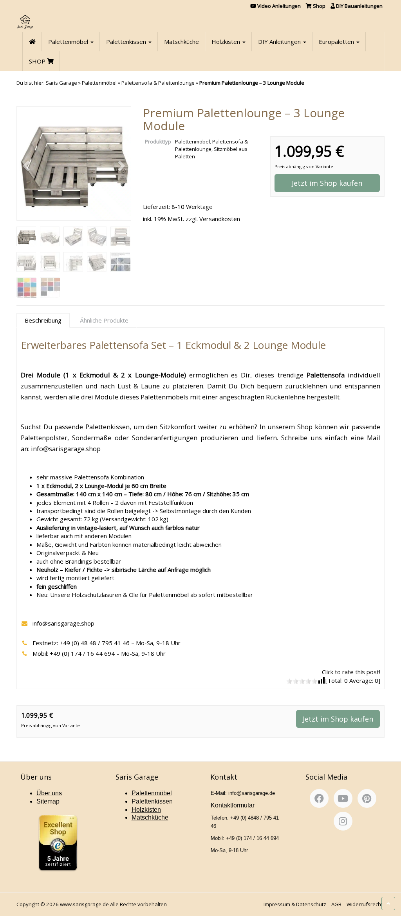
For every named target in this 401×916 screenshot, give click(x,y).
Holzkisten (226, 41)
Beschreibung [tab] (43, 320)
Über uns (49, 793)
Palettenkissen (127, 41)
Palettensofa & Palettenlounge (158, 82)
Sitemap (48, 801)
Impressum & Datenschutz (295, 904)
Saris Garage (61, 82)
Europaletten (337, 41)
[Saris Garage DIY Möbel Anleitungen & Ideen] (25, 22)
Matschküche (181, 41)
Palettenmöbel (69, 41)
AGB (336, 904)
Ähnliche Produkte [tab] (104, 320)
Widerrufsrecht (365, 904)
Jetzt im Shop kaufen (327, 183)
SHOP (38, 61)
